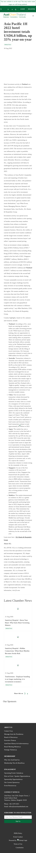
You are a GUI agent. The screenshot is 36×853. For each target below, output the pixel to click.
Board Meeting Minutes (11, 747)
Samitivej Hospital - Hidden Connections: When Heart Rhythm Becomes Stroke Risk (17, 650)
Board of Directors (10, 737)
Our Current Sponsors (11, 782)
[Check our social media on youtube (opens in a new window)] (12, 9)
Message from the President (13, 734)
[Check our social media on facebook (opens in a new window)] (1, 9)
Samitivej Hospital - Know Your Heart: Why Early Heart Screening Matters (17, 622)
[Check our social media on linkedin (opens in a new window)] (9, 9)
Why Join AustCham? (11, 760)
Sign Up (18, 821)
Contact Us (7, 731)
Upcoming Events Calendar (13, 773)
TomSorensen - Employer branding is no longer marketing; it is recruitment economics (17, 679)
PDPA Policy (18, 833)
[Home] (14, 15)
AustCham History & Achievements (15, 743)
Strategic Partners (9, 750)
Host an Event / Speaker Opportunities (16, 776)
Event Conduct (18, 837)
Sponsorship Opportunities (12, 779)
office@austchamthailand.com (18, 806)
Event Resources (9, 785)
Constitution (20, 847)
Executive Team (9, 740)
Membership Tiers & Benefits (13, 763)
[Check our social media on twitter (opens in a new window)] (5, 9)
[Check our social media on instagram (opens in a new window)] (16, 9)
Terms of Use (18, 844)
